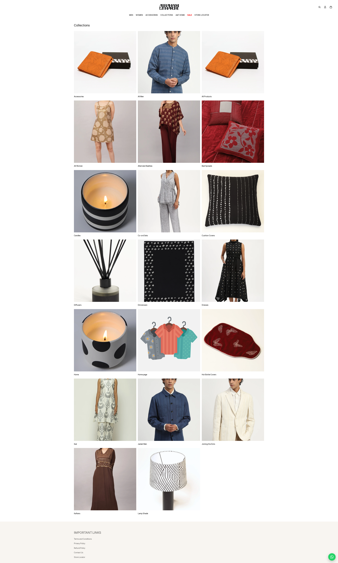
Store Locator (79, 557)
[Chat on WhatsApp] (332, 557)
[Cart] (331, 7)
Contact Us (78, 552)
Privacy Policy (79, 543)
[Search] (319, 7)
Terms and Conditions (83, 539)
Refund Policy (79, 548)
